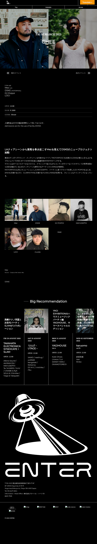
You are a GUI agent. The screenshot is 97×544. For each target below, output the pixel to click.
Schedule (48, 7)
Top (16, 7)
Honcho (7, 272)
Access (81, 7)
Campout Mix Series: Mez (17, 272)
